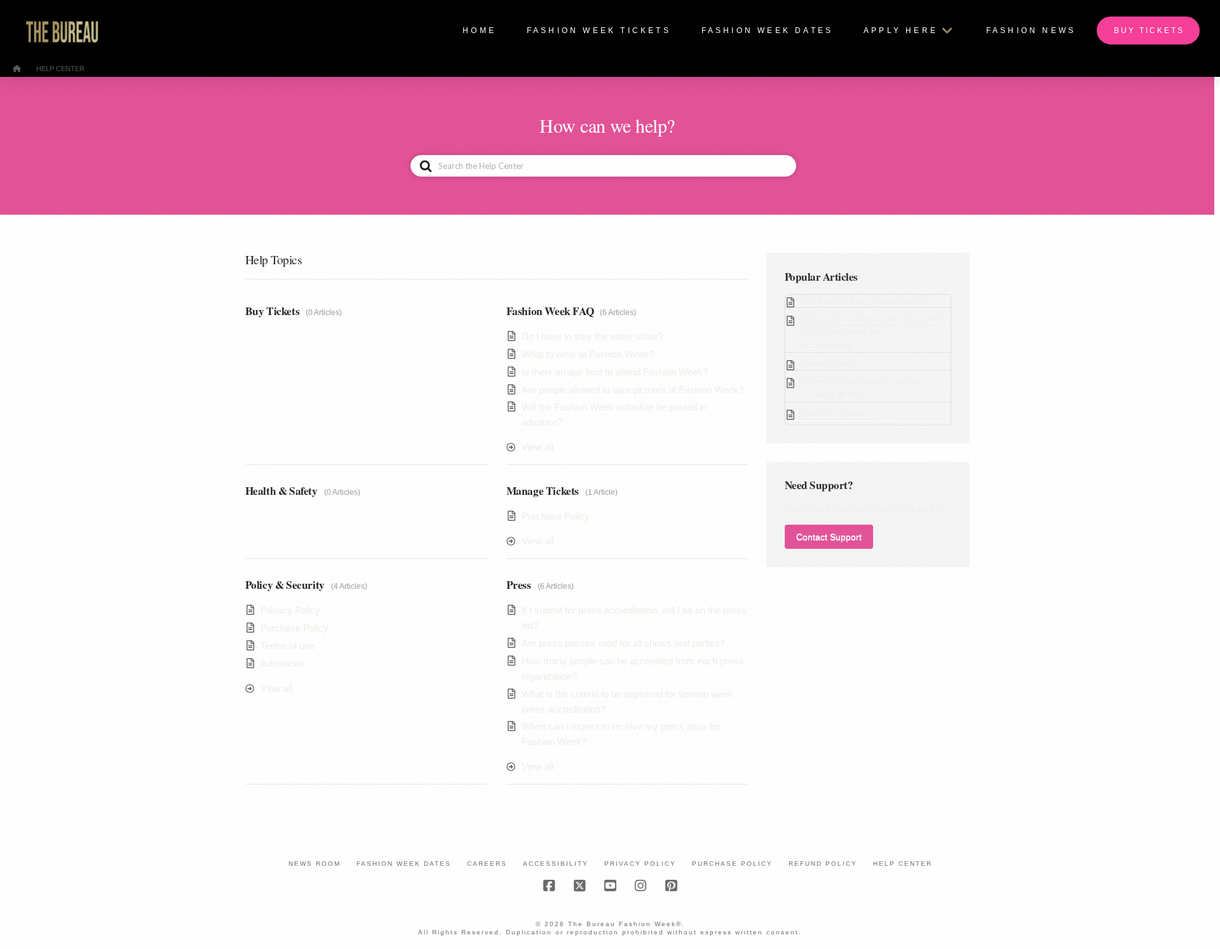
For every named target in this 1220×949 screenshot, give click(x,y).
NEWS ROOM (314, 863)
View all (537, 446)
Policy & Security (285, 585)
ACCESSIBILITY (555, 863)
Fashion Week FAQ (550, 311)
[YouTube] (610, 885)
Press (518, 585)
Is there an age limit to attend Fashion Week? (615, 372)
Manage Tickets (542, 491)
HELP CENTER (902, 863)
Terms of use (288, 645)
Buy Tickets (272, 311)
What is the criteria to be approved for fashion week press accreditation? (870, 332)
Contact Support (829, 537)
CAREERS (487, 863)
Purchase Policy (556, 516)
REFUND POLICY (823, 863)
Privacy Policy (290, 610)
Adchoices (282, 663)
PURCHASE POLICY (732, 863)
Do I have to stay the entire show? (592, 336)
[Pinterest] (671, 885)
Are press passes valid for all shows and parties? (623, 643)
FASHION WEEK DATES (403, 863)
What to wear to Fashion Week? (588, 354)
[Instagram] (640, 885)
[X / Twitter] (579, 885)
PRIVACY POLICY (640, 863)
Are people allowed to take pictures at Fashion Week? (632, 389)
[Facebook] (549, 885)
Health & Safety (281, 491)
